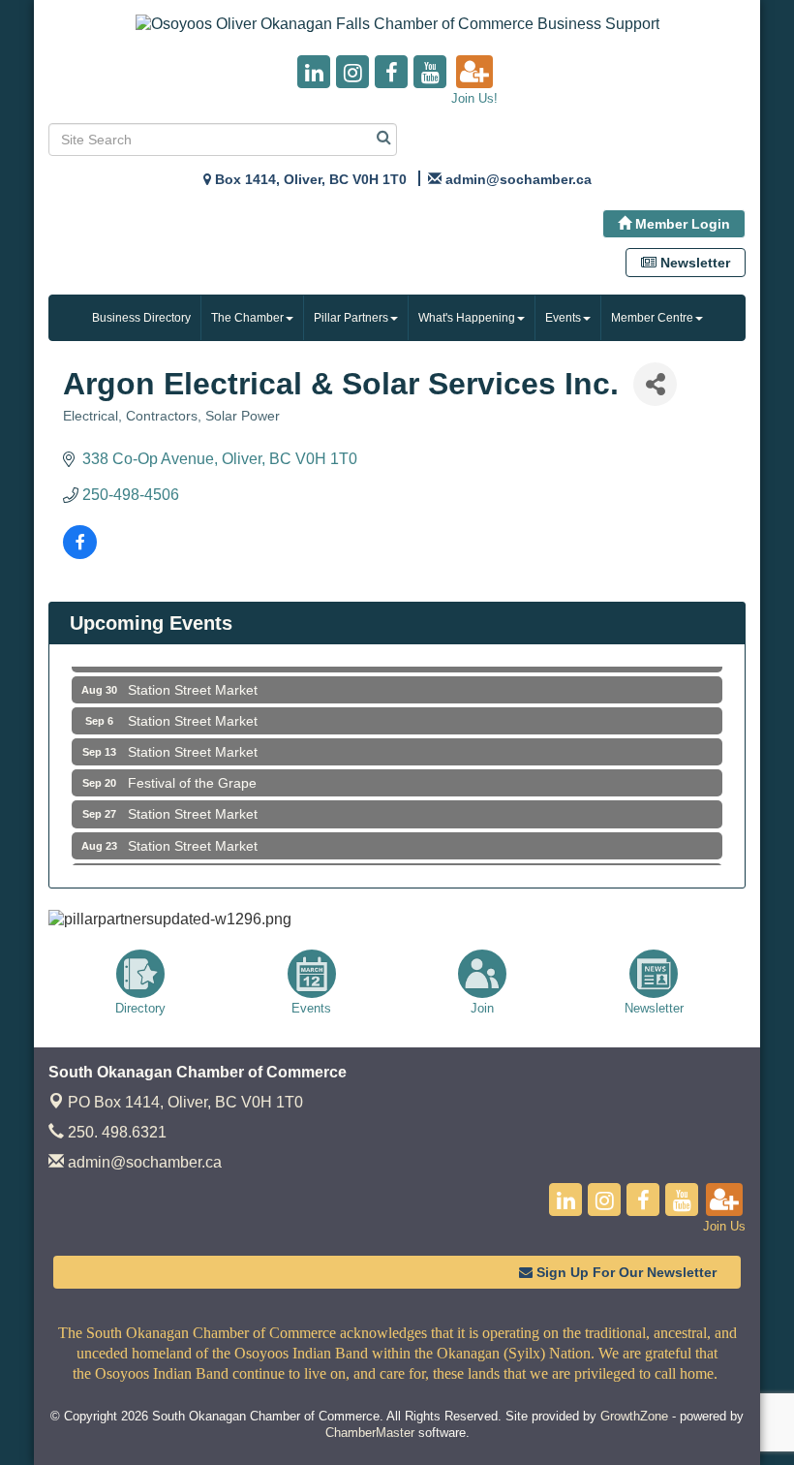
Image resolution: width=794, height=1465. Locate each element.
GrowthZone (634, 1416)
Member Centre (652, 318)
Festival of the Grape (192, 774)
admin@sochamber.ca (143, 1162)
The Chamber (247, 318)
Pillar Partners (351, 318)
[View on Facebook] (80, 553)
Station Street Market (193, 681)
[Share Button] (655, 384)
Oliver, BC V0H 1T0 (185, 1102)
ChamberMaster (369, 1432)
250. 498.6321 (115, 1132)
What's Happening (466, 318)
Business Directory (141, 318)
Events (563, 318)
